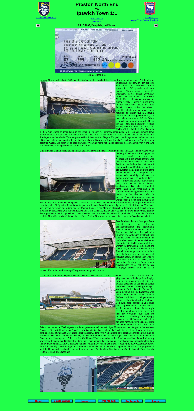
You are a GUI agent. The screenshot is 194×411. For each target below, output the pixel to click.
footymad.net (97, 21)
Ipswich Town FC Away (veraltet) (144, 20)
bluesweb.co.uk (151, 17)
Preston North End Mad (46, 17)
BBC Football (97, 19)
